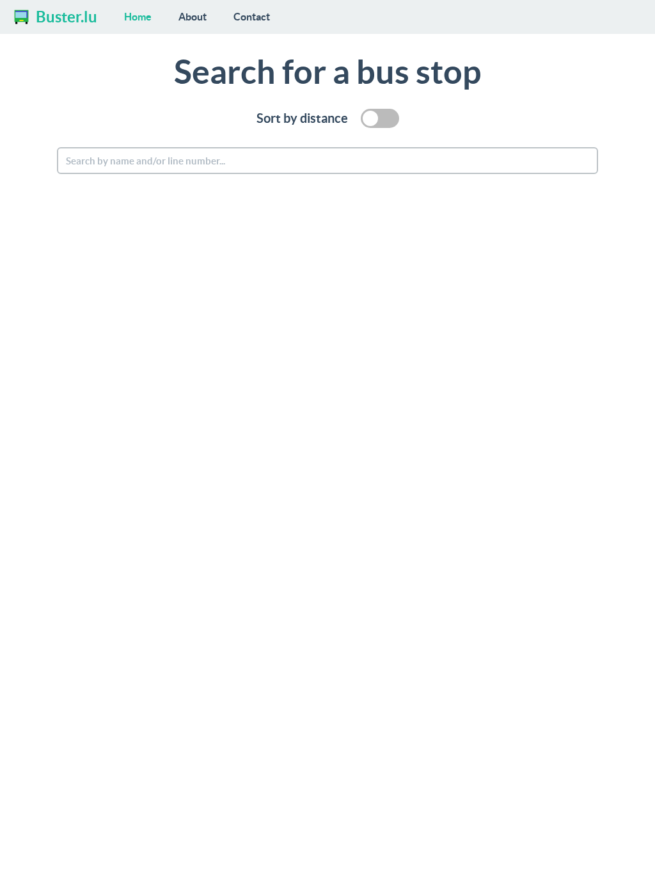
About (192, 16)
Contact (251, 16)
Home (138, 16)
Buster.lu (66, 17)
